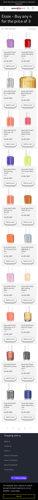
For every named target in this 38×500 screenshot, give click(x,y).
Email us (7, 451)
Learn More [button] (15, 491)
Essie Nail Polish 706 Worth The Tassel (10, 54)
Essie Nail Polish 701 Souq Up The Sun (10, 249)
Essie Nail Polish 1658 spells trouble (10, 405)
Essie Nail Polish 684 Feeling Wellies (27, 288)
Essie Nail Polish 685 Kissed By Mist (10, 288)
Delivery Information (11, 455)
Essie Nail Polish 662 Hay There (27, 326)
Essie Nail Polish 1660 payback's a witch (27, 366)
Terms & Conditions (11, 460)
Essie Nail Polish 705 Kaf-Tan (27, 209)
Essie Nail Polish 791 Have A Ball (27, 170)
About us (7, 441)
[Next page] (30, 428)
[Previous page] (7, 428)
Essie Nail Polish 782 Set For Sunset (10, 210)
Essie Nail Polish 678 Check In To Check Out (10, 327)
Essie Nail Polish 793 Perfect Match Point (27, 132)
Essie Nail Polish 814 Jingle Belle (10, 92)
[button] (4, 8)
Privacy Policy (9, 469)
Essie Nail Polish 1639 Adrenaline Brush (27, 54)
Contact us (8, 446)
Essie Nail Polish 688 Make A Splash (27, 249)
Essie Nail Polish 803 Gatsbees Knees (27, 93)
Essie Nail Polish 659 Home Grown (10, 365)
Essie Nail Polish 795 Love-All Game (10, 132)
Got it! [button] (18, 496)
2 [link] (19, 428)
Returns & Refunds (10, 465)
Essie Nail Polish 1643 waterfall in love (27, 405)
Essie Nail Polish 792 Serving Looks (10, 171)
